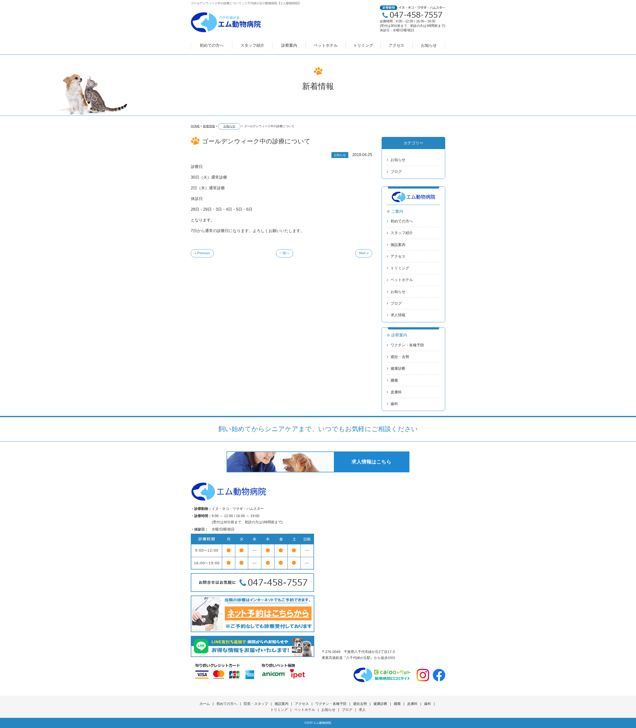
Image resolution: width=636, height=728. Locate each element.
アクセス (396, 45)
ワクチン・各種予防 (407, 345)
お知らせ (429, 45)
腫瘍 (394, 380)
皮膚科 (396, 392)
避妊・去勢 (400, 357)
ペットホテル (326, 45)
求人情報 (398, 315)
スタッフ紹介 (252, 45)
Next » (363, 253)
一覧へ (284, 253)
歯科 (394, 404)
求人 (362, 710)
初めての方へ (212, 45)
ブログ (396, 171)
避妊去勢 (360, 704)
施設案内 (398, 245)
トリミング (363, 45)
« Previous (202, 253)
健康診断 (398, 368)
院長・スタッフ (256, 704)
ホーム (204, 704)
